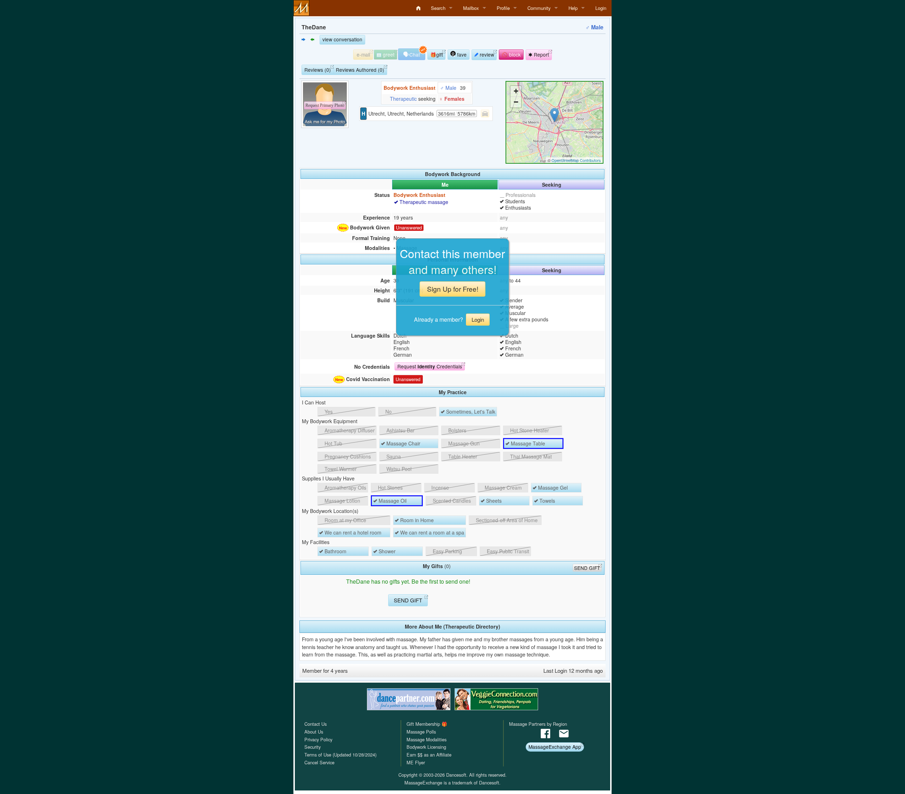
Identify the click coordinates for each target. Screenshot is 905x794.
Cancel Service (319, 762)
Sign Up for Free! (452, 288)
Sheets (493, 500)
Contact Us (315, 723)
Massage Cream (502, 487)
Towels (546, 500)
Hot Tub (332, 443)
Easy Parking (446, 551)
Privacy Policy (318, 739)
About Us (313, 731)
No (388, 411)
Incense (439, 487)
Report (540, 54)
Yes (328, 411)
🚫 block (511, 54)
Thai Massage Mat (530, 456)
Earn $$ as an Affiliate (429, 754)
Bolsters (456, 430)
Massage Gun (463, 443)
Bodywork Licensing (426, 746)
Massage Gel (552, 487)
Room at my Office (344, 520)
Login (600, 8)
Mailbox (471, 8)
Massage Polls (421, 731)
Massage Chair (402, 443)
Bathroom (334, 551)
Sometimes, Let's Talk (470, 411)
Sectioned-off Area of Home (506, 520)
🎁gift (436, 54)
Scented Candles (451, 500)
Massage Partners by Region (538, 723)
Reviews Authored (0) (360, 69)
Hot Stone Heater (529, 430)
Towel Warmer (340, 468)
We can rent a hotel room (352, 532)
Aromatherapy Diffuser (349, 430)
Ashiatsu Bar (400, 430)
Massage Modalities (426, 739)
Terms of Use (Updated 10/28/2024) (340, 754)
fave (461, 54)
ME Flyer (416, 762)
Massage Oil (392, 500)
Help (573, 8)
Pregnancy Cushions (347, 456)
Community (539, 8)
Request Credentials (429, 366)
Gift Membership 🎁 (427, 723)
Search (438, 8)
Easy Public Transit (507, 551)
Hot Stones (389, 487)
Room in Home (416, 520)
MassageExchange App (555, 746)
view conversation (342, 39)
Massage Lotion (341, 500)
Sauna (393, 456)
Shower (386, 551)
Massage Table (527, 443)
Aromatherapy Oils (344, 487)
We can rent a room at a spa (431, 532)
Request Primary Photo (324, 105)
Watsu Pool (398, 468)
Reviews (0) (317, 69)
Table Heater (462, 456)
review (486, 54)
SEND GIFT (587, 567)
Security (312, 746)
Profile (503, 8)
